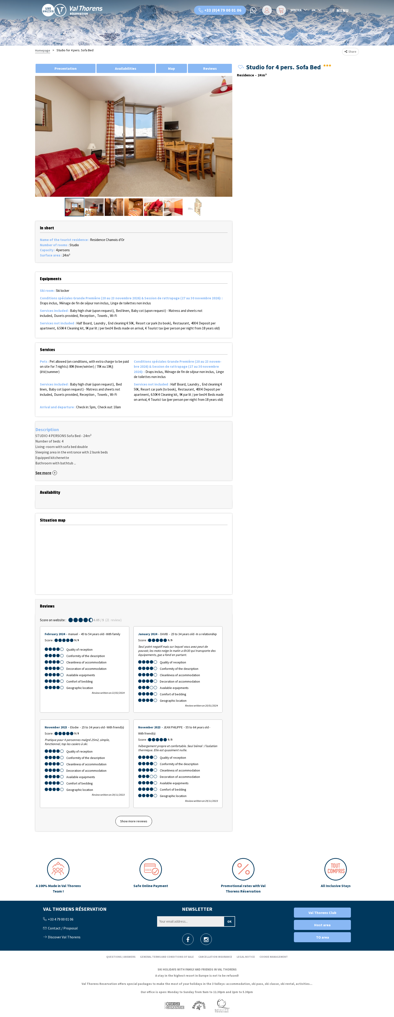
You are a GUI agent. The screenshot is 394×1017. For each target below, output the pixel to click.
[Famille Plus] (199, 1005)
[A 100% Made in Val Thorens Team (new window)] (58, 876)
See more (43, 473)
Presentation (65, 68)
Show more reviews (133, 821)
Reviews (210, 68)
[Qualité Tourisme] (222, 1005)
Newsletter (197, 909)
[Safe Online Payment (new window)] (150, 876)
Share (352, 51)
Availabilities (125, 68)
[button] (280, 10)
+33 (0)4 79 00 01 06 (222, 10)
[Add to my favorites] (240, 67)
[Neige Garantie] (174, 1005)
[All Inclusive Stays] (335, 876)
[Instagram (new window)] (206, 940)
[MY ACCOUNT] (266, 10)
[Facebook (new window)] (187, 940)
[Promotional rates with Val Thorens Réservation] (243, 876)
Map (171, 68)
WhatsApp (253, 10)
